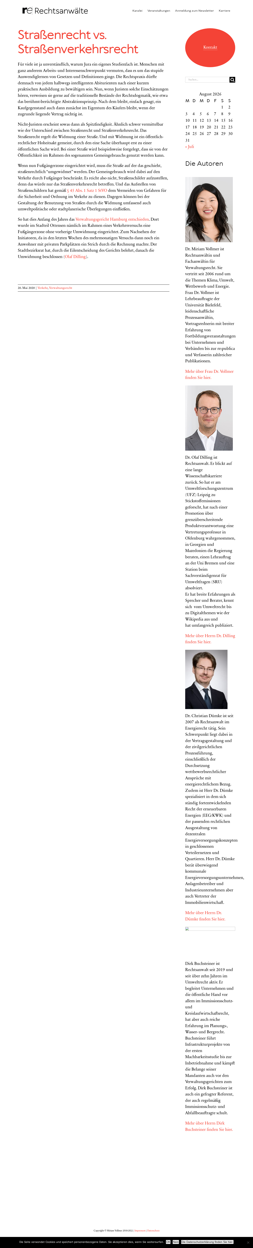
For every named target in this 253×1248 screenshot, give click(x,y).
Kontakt (210, 48)
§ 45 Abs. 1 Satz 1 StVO (87, 191)
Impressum (140, 1231)
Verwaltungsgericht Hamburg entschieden (112, 220)
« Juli (189, 147)
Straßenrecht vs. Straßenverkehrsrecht (78, 42)
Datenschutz (153, 1231)
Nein (176, 1241)
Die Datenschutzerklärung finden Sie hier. (207, 1241)
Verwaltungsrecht (60, 288)
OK (168, 1241)
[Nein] (248, 1242)
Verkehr (43, 288)
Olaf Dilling (75, 257)
